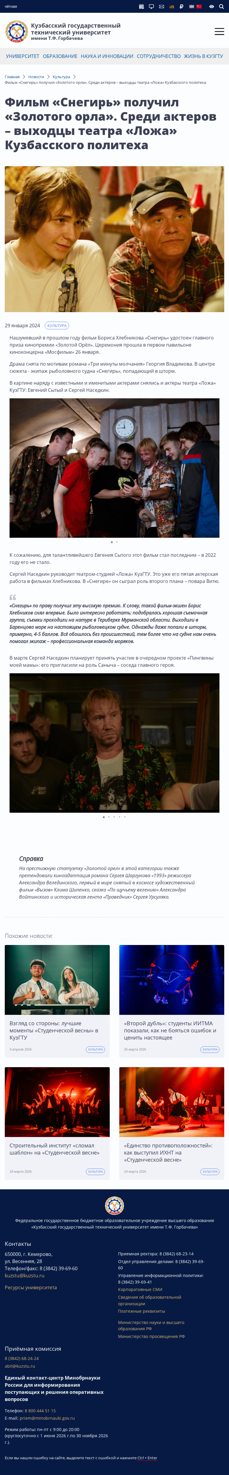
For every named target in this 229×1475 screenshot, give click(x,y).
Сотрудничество (159, 56)
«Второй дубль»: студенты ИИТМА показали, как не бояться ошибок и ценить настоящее (170, 1030)
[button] (214, 468)
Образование (60, 56)
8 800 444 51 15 (40, 1410)
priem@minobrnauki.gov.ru (47, 1418)
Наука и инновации (107, 56)
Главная (12, 76)
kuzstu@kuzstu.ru (24, 1275)
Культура (61, 76)
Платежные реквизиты (141, 1311)
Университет (22, 56)
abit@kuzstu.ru (20, 1366)
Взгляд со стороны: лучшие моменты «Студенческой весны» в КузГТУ (54, 1030)
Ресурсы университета (31, 1287)
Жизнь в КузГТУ (203, 56)
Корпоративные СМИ (140, 1289)
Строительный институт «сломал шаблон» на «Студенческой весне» (55, 1149)
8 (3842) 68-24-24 (22, 1358)
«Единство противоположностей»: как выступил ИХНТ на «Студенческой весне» (168, 1152)
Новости (36, 76)
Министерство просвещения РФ (151, 1336)
